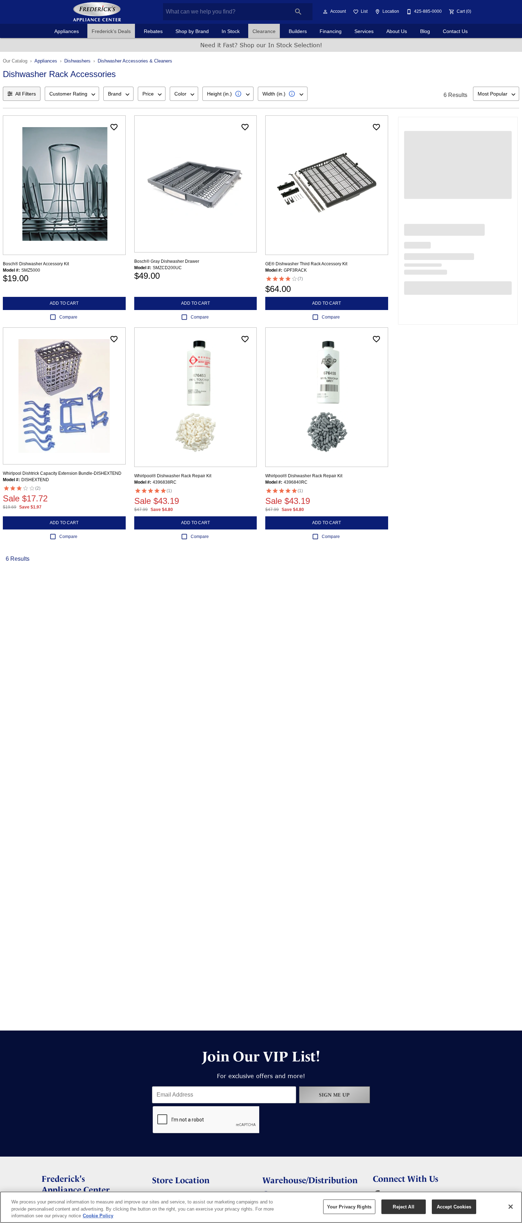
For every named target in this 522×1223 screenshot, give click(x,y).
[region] (261, 1207)
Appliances (66, 31)
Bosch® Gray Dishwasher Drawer (166, 261)
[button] (325, 11)
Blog (425, 31)
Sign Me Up (334, 1095)
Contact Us (455, 31)
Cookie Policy (98, 1215)
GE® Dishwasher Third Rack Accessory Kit (306, 263)
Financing (331, 31)
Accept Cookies (454, 1206)
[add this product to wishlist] (114, 127)
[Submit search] (298, 11)
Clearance (264, 31)
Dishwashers (77, 61)
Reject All (403, 1206)
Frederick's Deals (111, 31)
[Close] (510, 1206)
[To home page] (97, 11)
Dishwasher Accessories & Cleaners (135, 61)
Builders (298, 31)
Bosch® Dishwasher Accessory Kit (36, 263)
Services (364, 31)
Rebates (153, 31)
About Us (396, 31)
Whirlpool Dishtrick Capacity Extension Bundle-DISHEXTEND (62, 473)
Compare (68, 317)
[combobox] (72, 94)
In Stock (231, 31)
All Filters (25, 94)
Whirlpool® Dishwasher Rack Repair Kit (172, 475)
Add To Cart (64, 303)
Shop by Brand (192, 31)
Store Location (181, 1180)
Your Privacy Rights (349, 1206)
